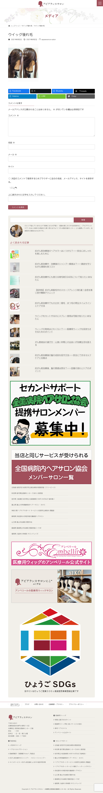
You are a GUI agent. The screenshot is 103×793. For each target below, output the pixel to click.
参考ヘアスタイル (61, 728)
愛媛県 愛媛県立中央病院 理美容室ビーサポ (26, 528)
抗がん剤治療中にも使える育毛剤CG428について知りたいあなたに (63, 278)
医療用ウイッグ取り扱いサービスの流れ (68, 724)
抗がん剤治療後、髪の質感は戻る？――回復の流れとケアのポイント (63, 369)
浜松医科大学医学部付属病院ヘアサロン (68, 770)
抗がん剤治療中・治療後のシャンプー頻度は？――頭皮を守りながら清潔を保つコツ (63, 265)
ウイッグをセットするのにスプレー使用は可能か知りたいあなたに (63, 317)
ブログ (27, 704)
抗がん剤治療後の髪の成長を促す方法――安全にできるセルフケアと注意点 (63, 356)
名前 (11, 143)
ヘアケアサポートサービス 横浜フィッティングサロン (73, 766)
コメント (13, 116)
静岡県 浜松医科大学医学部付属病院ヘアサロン (28, 516)
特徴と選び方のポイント (63, 719)
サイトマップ (14, 705)
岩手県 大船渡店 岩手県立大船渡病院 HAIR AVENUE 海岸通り (33, 499)
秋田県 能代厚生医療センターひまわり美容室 (70, 749)
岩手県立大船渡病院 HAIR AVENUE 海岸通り (70, 753)
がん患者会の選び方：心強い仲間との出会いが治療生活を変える (63, 343)
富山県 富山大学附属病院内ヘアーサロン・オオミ (28, 504)
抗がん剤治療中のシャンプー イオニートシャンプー (28, 758)
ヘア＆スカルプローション (19, 749)
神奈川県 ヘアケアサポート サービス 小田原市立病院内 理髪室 (33, 510)
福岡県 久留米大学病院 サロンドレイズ (25, 533)
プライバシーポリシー (76, 704)
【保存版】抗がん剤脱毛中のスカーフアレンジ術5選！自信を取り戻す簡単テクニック (63, 291)
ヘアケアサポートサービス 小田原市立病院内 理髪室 (72, 762)
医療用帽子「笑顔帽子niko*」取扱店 (22, 753)
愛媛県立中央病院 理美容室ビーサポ (67, 779)
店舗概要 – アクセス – (56, 704)
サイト (11, 167)
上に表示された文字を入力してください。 (27, 195)
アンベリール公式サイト (63, 732)
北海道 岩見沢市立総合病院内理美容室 (68, 745)
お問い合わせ (38, 704)
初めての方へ (15, 704)
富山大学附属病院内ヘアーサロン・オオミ (69, 758)
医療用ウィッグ (61, 715)
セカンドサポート (62, 741)
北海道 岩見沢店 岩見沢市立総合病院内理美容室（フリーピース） (34, 487)
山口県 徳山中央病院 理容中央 (22, 522)
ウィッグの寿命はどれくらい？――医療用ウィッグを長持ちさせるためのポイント (63, 330)
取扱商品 (13, 741)
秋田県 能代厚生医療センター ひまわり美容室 (27, 493)
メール (12, 155)
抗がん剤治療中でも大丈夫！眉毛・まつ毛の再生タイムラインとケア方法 (63, 304)
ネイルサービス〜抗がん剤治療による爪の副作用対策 (28, 762)
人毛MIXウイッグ (15, 745)
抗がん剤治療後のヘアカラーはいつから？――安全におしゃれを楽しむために (63, 252)
